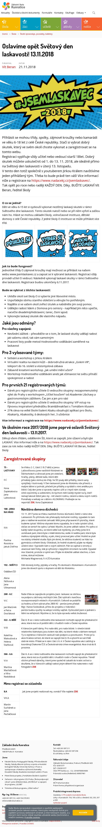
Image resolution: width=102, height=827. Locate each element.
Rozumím (83, 812)
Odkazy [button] (80, 12)
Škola (14, 34)
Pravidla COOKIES (27, 823)
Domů (5, 34)
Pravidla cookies (32, 817)
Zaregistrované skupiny (25, 458)
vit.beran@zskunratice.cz (12, 801)
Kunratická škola (79, 795)
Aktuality (5, 12)
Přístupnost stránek (10, 823)
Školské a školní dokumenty (26, 12)
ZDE (32, 502)
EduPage (69, 12)
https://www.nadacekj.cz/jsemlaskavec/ (60, 180)
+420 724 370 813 (22, 798)
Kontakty (58, 12)
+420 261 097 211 (63, 748)
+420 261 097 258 (71, 751)
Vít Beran (9, 67)
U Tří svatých (66, 795)
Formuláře (47, 12)
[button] (10, 24)
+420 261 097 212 (8, 798)
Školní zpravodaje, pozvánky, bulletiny (36, 34)
